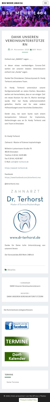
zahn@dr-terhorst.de (20, 161)
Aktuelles (11, 269)
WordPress (34, 396)
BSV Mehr (37, 49)
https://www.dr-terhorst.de (16, 168)
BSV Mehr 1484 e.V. (12, 2)
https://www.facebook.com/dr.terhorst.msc (23, 177)
